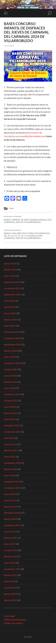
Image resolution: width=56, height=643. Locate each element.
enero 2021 (10, 456)
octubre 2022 (11, 400)
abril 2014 (9, 581)
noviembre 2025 (12, 288)
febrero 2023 (10, 381)
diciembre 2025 (12, 282)
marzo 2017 (10, 531)
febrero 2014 (10, 593)
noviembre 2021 (12, 431)
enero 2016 (10, 562)
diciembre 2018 (12, 512)
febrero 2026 (10, 269)
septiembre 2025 (12, 294)
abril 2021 (9, 438)
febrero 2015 (10, 575)
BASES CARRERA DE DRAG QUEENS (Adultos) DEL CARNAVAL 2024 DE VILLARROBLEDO (28, 219)
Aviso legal (9, 616)
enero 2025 (10, 325)
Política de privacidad (15, 619)
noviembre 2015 (12, 569)
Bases (11, 208)
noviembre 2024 (12, 338)
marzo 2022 (10, 406)
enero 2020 (10, 475)
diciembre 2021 (12, 425)
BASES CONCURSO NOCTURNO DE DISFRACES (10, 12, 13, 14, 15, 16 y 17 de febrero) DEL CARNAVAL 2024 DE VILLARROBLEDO (27, 234)
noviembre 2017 (12, 525)
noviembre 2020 (12, 462)
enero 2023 (10, 388)
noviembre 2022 (12, 394)
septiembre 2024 (12, 344)
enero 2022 (10, 419)
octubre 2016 (11, 550)
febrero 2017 (10, 537)
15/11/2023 (9, 46)
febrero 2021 (10, 450)
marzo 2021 (10, 444)
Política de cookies (13, 623)
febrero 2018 (10, 519)
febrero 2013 (10, 600)
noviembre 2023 (12, 363)
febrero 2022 (10, 413)
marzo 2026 (10, 263)
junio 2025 (9, 300)
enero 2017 (10, 543)
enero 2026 (10, 275)
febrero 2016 (10, 556)
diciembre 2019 (12, 481)
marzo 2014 (10, 587)
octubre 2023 (11, 369)
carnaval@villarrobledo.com (31, 136)
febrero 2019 (10, 506)
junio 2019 (9, 494)
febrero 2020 (10, 469)
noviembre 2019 (12, 487)
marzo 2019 (10, 500)
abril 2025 (9, 307)
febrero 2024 (10, 350)
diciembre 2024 (12, 331)
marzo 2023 (10, 375)
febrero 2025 (10, 319)
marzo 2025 (10, 313)
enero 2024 (10, 356)
